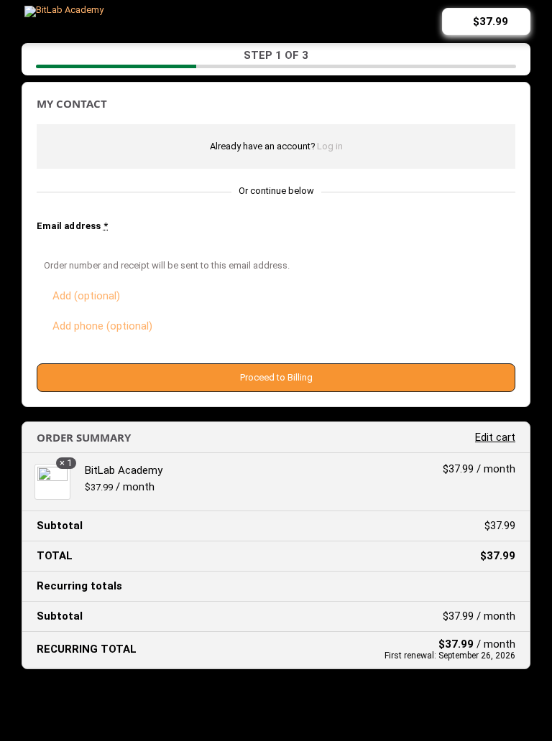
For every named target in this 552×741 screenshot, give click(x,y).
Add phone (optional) (102, 326)
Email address (72, 225)
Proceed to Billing (276, 377)
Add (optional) (86, 295)
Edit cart (495, 437)
